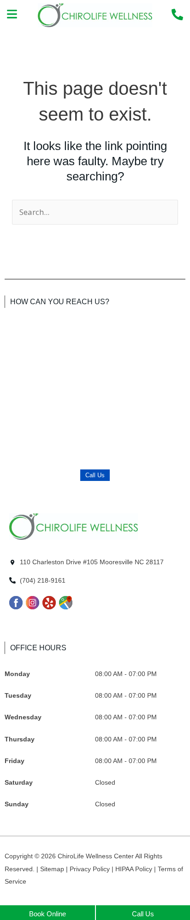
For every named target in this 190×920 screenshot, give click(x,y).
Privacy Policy (91, 869)
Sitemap (53, 869)
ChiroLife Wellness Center (96, 856)
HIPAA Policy (134, 869)
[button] (12, 15)
